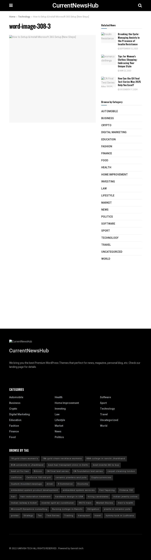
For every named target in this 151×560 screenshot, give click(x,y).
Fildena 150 (126, 490)
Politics (107, 217)
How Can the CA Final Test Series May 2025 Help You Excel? (129, 82)
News (104, 210)
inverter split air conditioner (57, 502)
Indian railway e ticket (24, 502)
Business (107, 118)
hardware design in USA (69, 496)
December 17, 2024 (129, 89)
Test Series (52, 515)
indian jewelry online (125, 496)
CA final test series (58, 471)
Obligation (93, 509)
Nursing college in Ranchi (67, 509)
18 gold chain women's (24, 458)
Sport (105, 231)
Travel (106, 245)
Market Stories (104, 502)
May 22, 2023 (125, 71)
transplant (84, 515)
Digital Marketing (114, 132)
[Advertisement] (75, 303)
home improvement (114, 175)
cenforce (16, 477)
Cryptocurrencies (101, 477)
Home (12, 16)
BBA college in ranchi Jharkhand (106, 458)
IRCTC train (85, 502)
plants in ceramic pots (117, 509)
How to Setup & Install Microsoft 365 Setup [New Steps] (61, 16)
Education (108, 139)
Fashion (106, 146)
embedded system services (79, 490)
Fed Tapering (107, 490)
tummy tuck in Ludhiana (120, 515)
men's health (125, 502)
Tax (40, 515)
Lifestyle (107, 196)
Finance (106, 153)
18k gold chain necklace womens (62, 458)
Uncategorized (111, 252)
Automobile (109, 111)
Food (104, 160)
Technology (24, 16)
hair (13, 496)
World (105, 259)
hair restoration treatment (35, 496)
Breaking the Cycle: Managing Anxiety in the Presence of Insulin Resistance (129, 39)
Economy (83, 484)
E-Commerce (65, 484)
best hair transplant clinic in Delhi (68, 465)
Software (108, 224)
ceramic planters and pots (71, 477)
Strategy (28, 515)
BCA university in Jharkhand (27, 465)
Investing (108, 182)
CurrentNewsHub (75, 5)
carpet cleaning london (121, 471)
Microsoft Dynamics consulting (29, 509)
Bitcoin (38, 471)
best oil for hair (20, 471)
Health (106, 167)
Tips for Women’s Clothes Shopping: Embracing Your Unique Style (127, 61)
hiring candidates (98, 496)
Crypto (106, 125)
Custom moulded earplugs (26, 484)
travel (98, 515)
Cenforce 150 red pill (39, 477)
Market (106, 203)
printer (15, 515)
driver (50, 484)
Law (104, 189)
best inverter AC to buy (106, 465)
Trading (68, 515)
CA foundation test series (88, 471)
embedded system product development (34, 490)
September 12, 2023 (129, 48)
